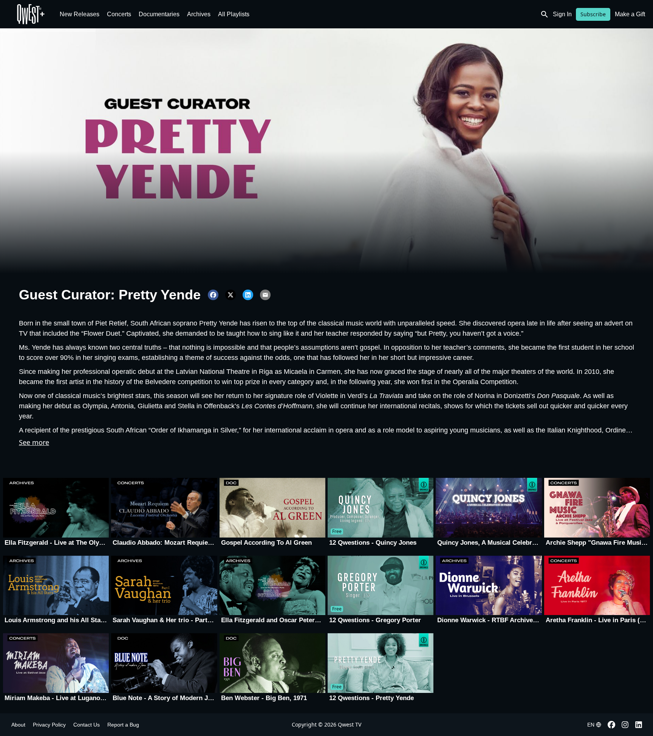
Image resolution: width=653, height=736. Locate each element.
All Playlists (233, 14)
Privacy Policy (49, 725)
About (18, 725)
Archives (198, 14)
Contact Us (86, 725)
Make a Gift (630, 14)
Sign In (562, 14)
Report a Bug (123, 725)
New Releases (79, 14)
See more (34, 442)
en (590, 725)
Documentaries (159, 14)
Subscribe (593, 14)
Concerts (119, 14)
